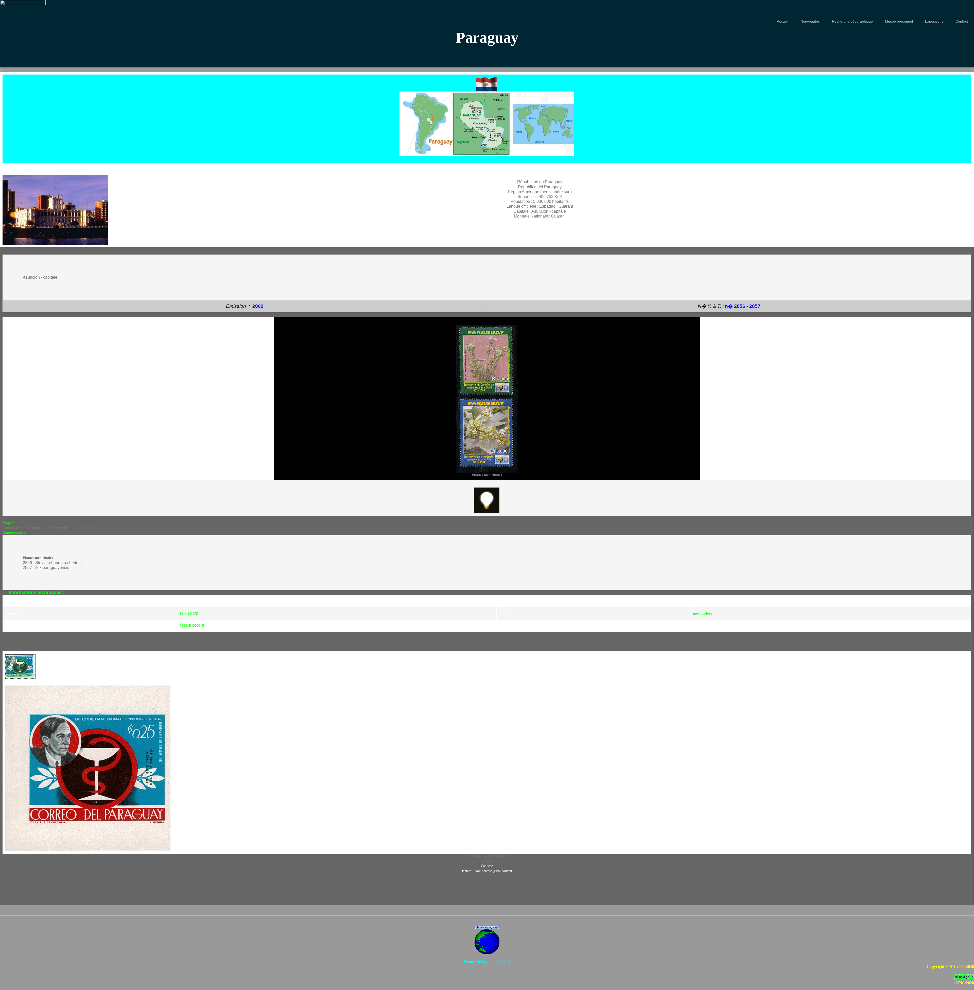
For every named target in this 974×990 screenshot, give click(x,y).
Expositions (934, 21)
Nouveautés (810, 21)
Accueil (782, 21)
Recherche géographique (852, 21)
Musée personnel (899, 21)
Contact (961, 21)
